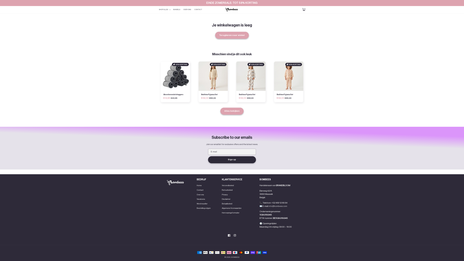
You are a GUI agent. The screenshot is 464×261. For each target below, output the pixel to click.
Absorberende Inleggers (173, 94)
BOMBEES (235, 257)
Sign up (232, 160)
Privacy (225, 195)
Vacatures (201, 199)
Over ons (200, 195)
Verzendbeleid (228, 185)
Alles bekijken (231, 111)
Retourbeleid (227, 190)
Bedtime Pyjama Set (209, 94)
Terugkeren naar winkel (232, 35)
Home (199, 185)
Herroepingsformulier (230, 213)
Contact (200, 190)
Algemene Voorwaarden (231, 208)
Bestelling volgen (204, 208)
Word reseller (202, 204)
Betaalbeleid (227, 204)
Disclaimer (226, 199)
